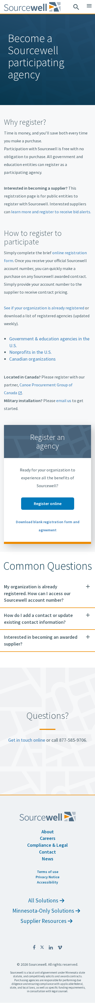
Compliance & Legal (47, 845)
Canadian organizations (32, 359)
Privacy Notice (47, 877)
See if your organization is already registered (44, 307)
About (47, 832)
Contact (47, 852)
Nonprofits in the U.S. (30, 352)
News (47, 859)
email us (63, 400)
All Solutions (43, 900)
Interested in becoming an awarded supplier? (40, 640)
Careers (47, 838)
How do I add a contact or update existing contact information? (38, 618)
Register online (47, 503)
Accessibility (47, 882)
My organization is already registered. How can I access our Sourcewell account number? (37, 593)
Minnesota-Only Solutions (43, 910)
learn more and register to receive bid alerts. (51, 211)
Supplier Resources (43, 920)
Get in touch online (26, 740)
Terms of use (47, 871)
